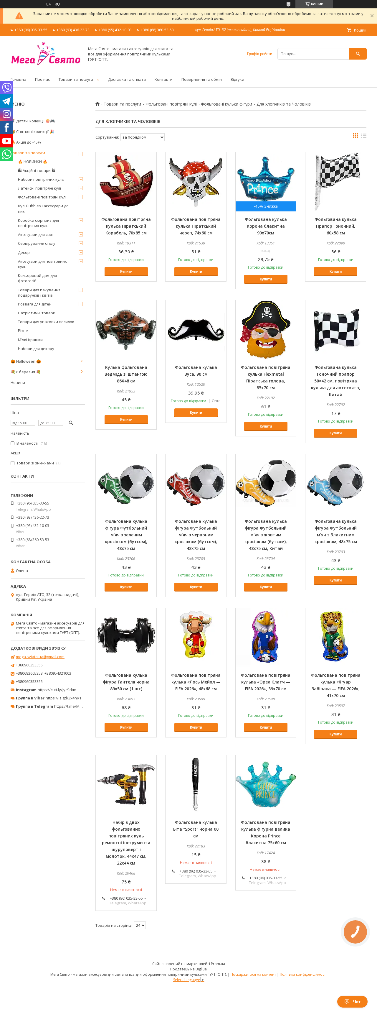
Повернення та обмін (201, 79)
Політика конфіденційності (303, 974)
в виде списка (363, 137)
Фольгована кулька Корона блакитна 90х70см (266, 226)
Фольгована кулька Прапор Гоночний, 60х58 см (336, 226)
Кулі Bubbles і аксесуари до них (43, 208)
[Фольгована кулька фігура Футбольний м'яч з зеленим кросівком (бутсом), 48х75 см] (126, 483)
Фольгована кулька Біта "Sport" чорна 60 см (196, 829)
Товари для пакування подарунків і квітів (39, 292)
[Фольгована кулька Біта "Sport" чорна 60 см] (196, 784)
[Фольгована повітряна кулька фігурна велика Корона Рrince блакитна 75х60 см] (266, 784)
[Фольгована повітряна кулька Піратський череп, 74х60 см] (196, 181)
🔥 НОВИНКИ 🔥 (32, 161)
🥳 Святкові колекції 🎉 (32, 131)
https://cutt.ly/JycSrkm (57, 689)
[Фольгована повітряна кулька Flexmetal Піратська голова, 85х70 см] (266, 329)
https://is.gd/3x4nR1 (63, 698)
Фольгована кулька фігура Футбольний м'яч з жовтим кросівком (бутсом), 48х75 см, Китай (265, 534)
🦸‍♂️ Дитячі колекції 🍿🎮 (33, 121)
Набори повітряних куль (41, 179)
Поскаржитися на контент (253, 974)
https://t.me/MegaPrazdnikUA (80, 706)
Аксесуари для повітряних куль (42, 264)
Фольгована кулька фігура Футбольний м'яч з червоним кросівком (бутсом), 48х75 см (196, 534)
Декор (24, 252)
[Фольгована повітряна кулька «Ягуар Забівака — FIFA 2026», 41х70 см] (335, 637)
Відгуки (237, 79)
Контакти (164, 79)
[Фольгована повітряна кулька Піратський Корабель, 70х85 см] (126, 181)
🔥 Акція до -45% (26, 142)
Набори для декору (36, 348)
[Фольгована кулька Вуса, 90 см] (196, 329)
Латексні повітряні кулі (39, 188)
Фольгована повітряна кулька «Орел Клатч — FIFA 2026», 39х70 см (265, 681)
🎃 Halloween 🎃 (26, 361)
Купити (126, 272)
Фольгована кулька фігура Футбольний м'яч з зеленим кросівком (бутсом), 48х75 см (126, 534)
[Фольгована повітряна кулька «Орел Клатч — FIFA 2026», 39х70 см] (266, 637)
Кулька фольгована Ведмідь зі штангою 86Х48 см (126, 374)
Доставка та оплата (127, 79)
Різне (23, 330)
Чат (357, 1001)
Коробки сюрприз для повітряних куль (38, 223)
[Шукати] (358, 54)
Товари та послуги (76, 79)
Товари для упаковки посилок (46, 321)
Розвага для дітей (35, 304)
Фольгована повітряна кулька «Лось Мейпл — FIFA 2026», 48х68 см (196, 681)
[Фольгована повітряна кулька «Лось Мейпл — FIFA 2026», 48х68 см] (196, 637)
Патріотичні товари (36, 313)
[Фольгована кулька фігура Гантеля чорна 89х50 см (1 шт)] (126, 637)
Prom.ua (218, 963)
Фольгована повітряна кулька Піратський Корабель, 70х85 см (126, 226)
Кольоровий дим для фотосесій (37, 278)
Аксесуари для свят (36, 234)
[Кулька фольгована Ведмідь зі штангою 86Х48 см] (126, 329)
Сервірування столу (36, 243)
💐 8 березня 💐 (26, 371)
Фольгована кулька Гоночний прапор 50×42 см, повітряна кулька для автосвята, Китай (335, 380)
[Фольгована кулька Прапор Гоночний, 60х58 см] (335, 181)
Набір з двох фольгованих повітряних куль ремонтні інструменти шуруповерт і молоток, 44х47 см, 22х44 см (126, 842)
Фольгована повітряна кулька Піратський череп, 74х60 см (196, 226)
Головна (18, 79)
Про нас (42, 79)
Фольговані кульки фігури (226, 104)
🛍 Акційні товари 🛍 (36, 170)
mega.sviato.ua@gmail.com (40, 656)
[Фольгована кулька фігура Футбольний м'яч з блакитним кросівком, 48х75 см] (335, 483)
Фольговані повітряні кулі (171, 104)
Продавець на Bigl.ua (188, 969)
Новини (18, 382)
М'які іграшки (30, 339)
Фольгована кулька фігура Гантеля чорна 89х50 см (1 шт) (126, 681)
